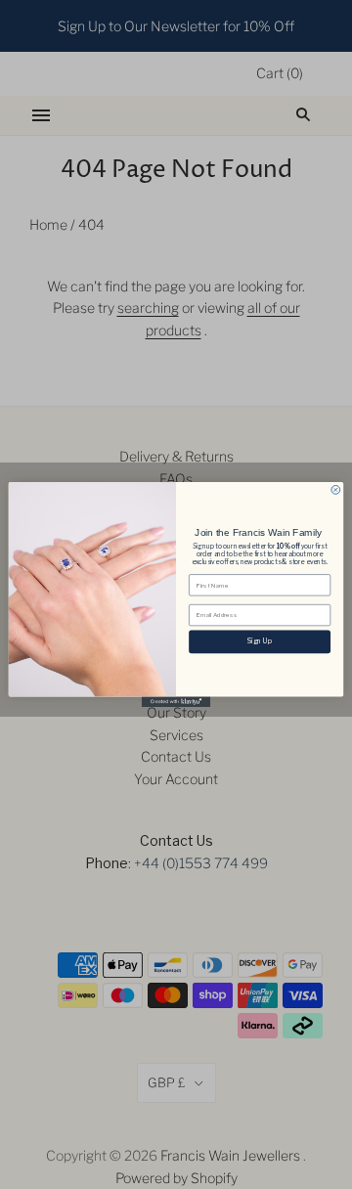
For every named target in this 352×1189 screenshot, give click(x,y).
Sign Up (259, 641)
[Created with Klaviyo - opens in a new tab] (176, 701)
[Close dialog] (335, 489)
